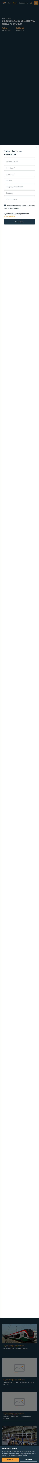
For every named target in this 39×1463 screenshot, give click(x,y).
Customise (29, 1460)
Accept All (10, 1460)
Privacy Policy (9, 216)
